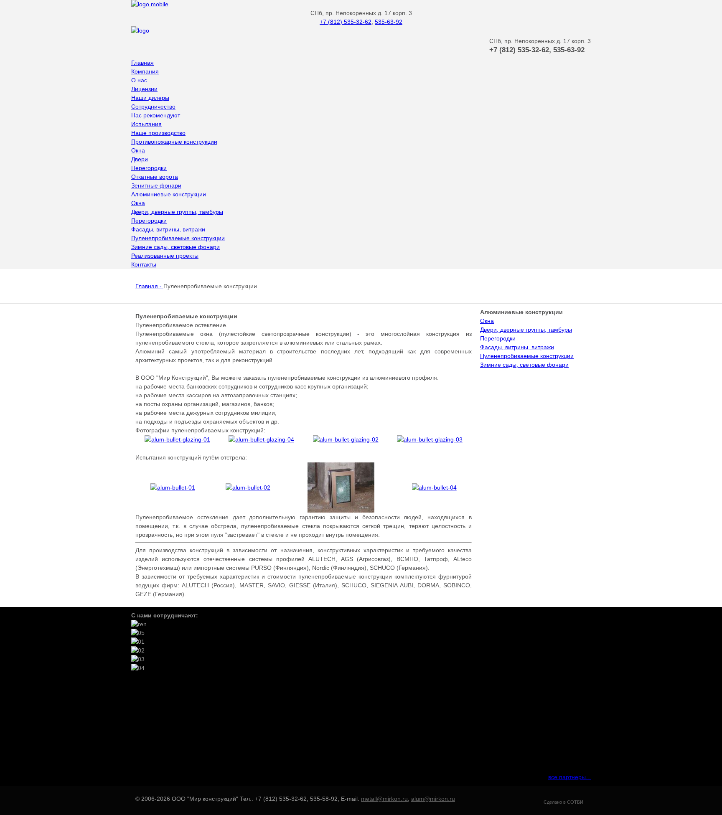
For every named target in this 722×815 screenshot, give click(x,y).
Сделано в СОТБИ (563, 802)
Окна (487, 320)
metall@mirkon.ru (384, 798)
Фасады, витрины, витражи (517, 347)
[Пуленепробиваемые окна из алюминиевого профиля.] (261, 439)
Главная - (149, 286)
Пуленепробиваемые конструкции (527, 356)
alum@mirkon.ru (433, 798)
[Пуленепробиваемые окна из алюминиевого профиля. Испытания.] (172, 487)
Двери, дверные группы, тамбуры (526, 329)
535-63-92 (388, 21)
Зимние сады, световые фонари (524, 364)
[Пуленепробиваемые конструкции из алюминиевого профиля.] (177, 439)
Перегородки (498, 338)
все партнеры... (569, 777)
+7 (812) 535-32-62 (345, 21)
